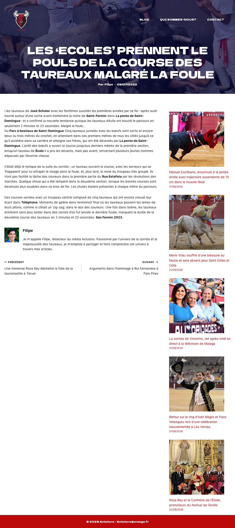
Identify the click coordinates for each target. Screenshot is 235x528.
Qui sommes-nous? (178, 19)
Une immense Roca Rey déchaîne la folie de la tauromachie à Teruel (38, 268)
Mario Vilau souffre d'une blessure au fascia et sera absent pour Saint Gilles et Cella (199, 260)
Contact (215, 19)
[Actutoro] (21, 19)
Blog (144, 19)
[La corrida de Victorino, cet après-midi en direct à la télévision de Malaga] (200, 305)
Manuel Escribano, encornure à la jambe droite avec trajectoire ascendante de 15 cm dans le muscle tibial (199, 177)
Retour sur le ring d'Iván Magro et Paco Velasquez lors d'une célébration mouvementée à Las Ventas (197, 422)
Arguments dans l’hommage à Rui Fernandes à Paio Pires (123, 268)
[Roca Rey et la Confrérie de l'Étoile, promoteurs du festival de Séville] (200, 467)
